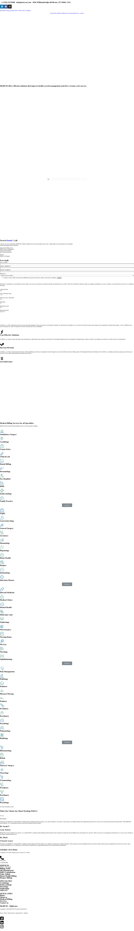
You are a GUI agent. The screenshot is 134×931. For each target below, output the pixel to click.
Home (51, 13)
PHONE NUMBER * (5, 270)
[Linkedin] (2, 6)
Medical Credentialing (5, 867)
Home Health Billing (8, 876)
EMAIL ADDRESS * (5, 266)
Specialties (72, 13)
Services (77, 13)
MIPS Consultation (7, 872)
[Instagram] (10, 6)
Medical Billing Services (64, 13)
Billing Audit (5, 869)
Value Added (5, 874)
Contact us (4, 903)
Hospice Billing (6, 878)
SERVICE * (3, 273)
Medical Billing (6, 899)
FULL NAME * (4, 262)
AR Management (7, 870)
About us (55, 13)
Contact (82, 13)
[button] (77, 13)
